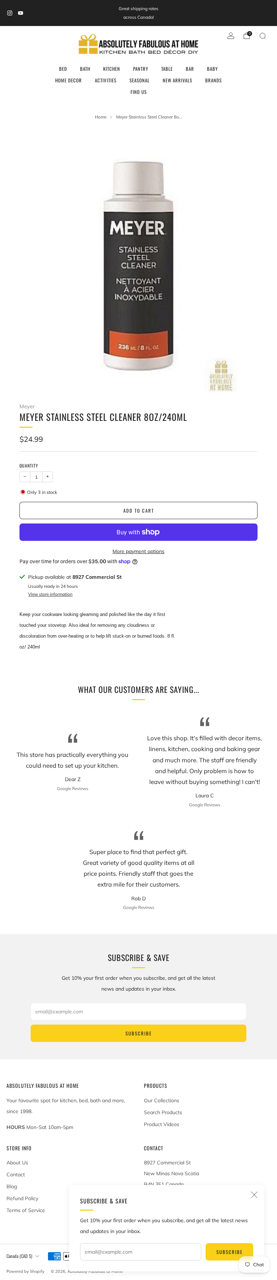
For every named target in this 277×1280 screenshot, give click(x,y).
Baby (212, 68)
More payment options (138, 551)
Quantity (28, 465)
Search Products (163, 1112)
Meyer (27, 406)
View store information (50, 594)
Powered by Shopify (25, 1271)
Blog (11, 1186)
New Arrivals (177, 80)
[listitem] (138, 13)
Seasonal (139, 80)
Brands (213, 80)
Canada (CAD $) (19, 1256)
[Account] (230, 35)
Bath (85, 68)
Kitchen (111, 68)
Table (167, 68)
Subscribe (229, 1251)
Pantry (140, 68)
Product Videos (161, 1124)
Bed (63, 68)
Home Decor (68, 80)
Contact (15, 1174)
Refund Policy (22, 1198)
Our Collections (161, 1100)
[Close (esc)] (254, 1194)
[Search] (262, 35)
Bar (190, 68)
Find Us (139, 91)
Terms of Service (25, 1210)
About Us (17, 1162)
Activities (105, 80)
